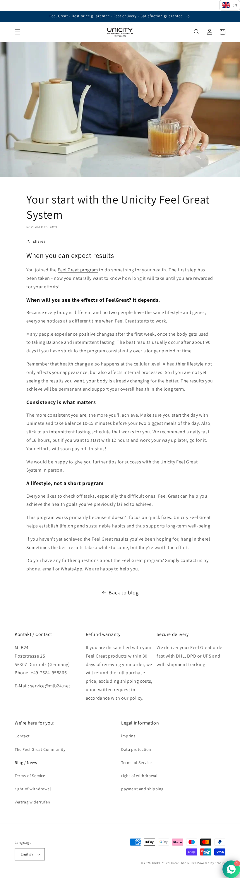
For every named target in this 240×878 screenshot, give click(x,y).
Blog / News (26, 762)
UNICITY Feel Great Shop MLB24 (174, 863)
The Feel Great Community (40, 749)
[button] (17, 31)
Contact (22, 736)
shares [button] (39, 241)
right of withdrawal (33, 788)
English (27, 854)
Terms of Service (30, 775)
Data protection (136, 749)
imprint (128, 736)
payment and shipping (142, 788)
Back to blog (123, 592)
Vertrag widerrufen (32, 802)
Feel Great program (78, 270)
